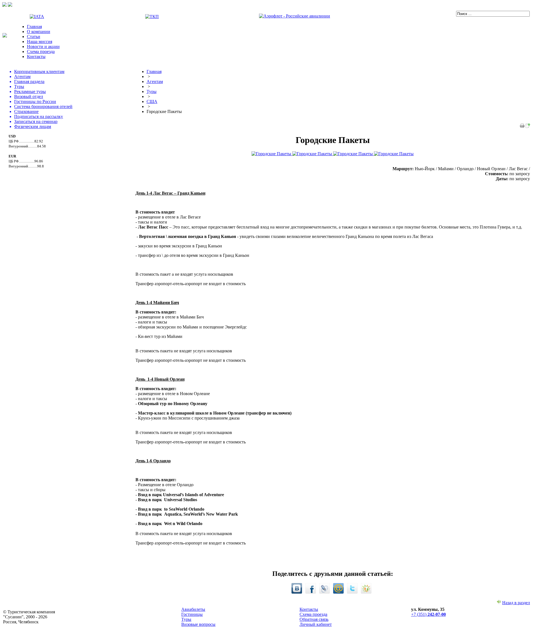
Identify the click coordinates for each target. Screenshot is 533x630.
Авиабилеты (193, 609)
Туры (186, 619)
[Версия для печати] (522, 126)
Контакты (36, 56)
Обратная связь (314, 619)
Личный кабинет (316, 624)
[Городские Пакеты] (528, 126)
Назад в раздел (516, 602)
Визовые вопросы (198, 624)
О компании (38, 31)
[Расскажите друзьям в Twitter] (352, 592)
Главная (34, 26)
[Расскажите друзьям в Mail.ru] (338, 592)
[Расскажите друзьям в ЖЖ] (324, 592)
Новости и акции (43, 46)
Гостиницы (192, 614)
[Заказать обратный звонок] (10, 5)
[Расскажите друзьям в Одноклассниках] (366, 592)
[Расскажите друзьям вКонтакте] (296, 592)
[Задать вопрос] (4, 5)
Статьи (33, 36)
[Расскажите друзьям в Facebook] (310, 592)
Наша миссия (39, 41)
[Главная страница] (4, 36)
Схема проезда (41, 51)
